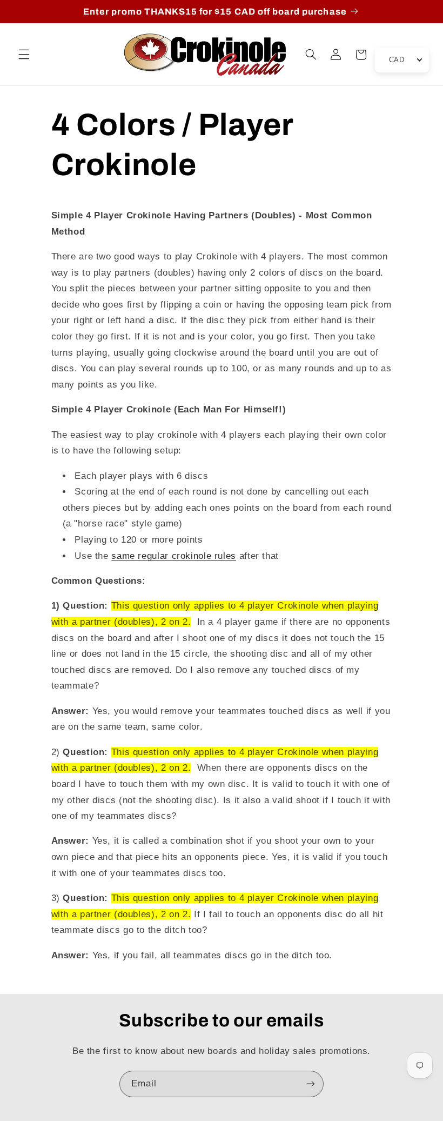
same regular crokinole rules (173, 556)
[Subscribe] (310, 1084)
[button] (23, 54)
